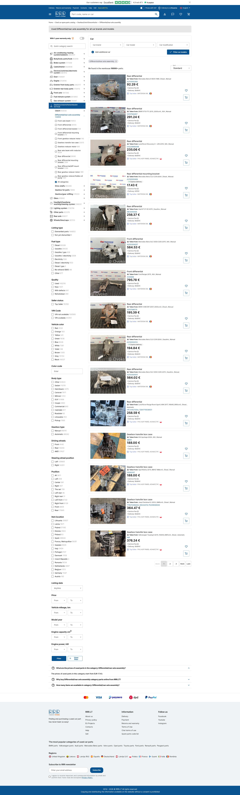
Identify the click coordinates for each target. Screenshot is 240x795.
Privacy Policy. (87, 778)
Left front (61, 500)
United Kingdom (58, 756)
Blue (59, 342)
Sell (95, 8)
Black (60, 359)
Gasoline (61, 249)
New (59, 287)
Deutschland (109, 756)
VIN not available (65, 314)
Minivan (60, 396)
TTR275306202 (133, 505)
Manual (60, 431)
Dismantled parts (65, 231)
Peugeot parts (163, 746)
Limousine (61, 417)
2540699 (130, 277)
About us (89, 716)
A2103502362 (132, 81)
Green (59, 338)
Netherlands (62, 566)
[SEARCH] (156, 14)
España (97, 756)
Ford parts (139, 746)
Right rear (60, 496)
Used (60, 283)
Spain (60, 538)
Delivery (51, 8)
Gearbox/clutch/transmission (87, 22)
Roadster (60, 413)
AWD (59, 451)
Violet (59, 349)
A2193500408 (132, 179)
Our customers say (94, 2)
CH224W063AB (133, 147)
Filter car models (180, 52)
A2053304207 (132, 244)
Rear (59, 448)
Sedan (60, 385)
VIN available (63, 318)
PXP (128, 538)
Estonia (60, 531)
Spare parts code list (130, 734)
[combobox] (106, 45)
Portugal (60, 552)
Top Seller (62, 304)
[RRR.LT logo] (61, 14)
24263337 (131, 472)
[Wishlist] (180, 14)
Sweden (60, 545)
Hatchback (62, 389)
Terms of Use (127, 727)
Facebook (162, 716)
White (59, 345)
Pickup (60, 420)
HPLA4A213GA (132, 410)
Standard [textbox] (177, 68)
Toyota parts (129, 746)
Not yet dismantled (63, 235)
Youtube (161, 720)
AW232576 (144, 505)
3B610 (129, 440)
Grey (59, 356)
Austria (59, 576)
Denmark (61, 555)
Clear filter (76, 658)
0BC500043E (132, 212)
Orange (59, 331)
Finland (59, 534)
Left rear (59, 493)
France (145, 756)
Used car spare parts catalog (65, 22)
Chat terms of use (129, 730)
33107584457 (132, 114)
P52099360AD (154, 505)
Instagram (162, 723)
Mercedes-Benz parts (93, 746)
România (173, 756)
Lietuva (72, 756)
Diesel (60, 245)
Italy (59, 548)
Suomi (154, 756)
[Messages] (172, 14)
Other (59, 273)
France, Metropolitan (65, 541)
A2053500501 (132, 375)
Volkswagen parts (66, 746)
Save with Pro (103, 8)
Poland (60, 527)
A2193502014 (132, 342)
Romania (61, 562)
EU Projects (90, 723)
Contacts (83, 8)
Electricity (61, 259)
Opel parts (118, 746)
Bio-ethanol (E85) (63, 270)
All (58, 475)
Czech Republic (62, 559)
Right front (61, 503)
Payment (76, 8)
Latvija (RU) (84, 756)
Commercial (61, 406)
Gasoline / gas (62, 252)
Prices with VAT (151, 8)
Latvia (59, 524)
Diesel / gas (60, 266)
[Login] (164, 14)
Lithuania (61, 520)
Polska (135, 756)
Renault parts (150, 746)
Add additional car (102, 52)
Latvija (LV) (123, 756)
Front (59, 444)
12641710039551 (145, 410)
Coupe (60, 403)
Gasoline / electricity (65, 256)
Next (182, 564)
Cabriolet (60, 410)
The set (59, 489)
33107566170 (132, 310)
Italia (163, 756)
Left (60, 462)
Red (59, 328)
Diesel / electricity (64, 263)
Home (51, 22)
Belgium (60, 569)
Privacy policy (91, 720)
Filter (59, 658)
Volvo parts (108, 746)
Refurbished (61, 294)
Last (188, 564)
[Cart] (188, 14)
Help (90, 8)
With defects (62, 290)
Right (60, 465)
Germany (61, 573)
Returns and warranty (63, 8)
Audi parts (79, 746)
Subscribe (97, 770)
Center (59, 482)
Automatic (62, 434)
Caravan (60, 392)
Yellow (59, 335)
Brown (60, 352)
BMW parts (53, 746)
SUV (59, 399)
